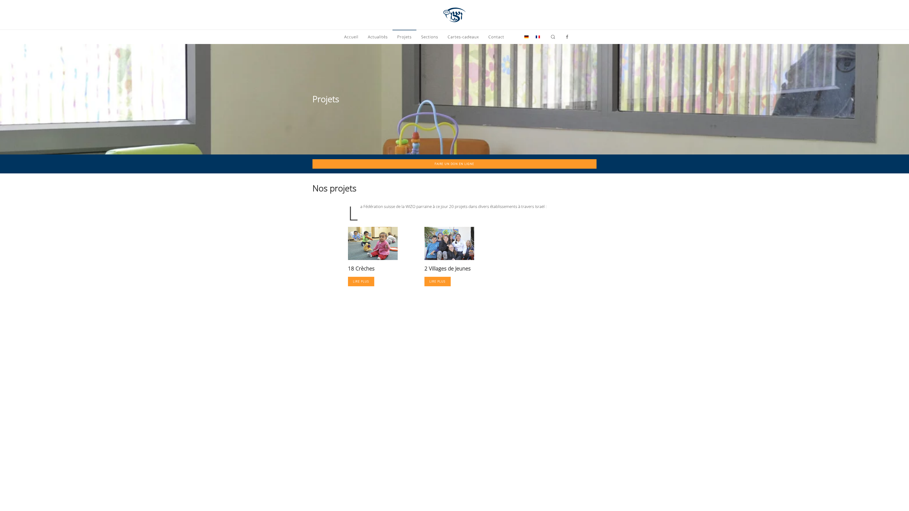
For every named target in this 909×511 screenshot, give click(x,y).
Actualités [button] (378, 37)
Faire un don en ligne (454, 164)
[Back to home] (454, 15)
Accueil (351, 37)
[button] (553, 37)
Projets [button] (404, 37)
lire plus (361, 281)
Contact (496, 37)
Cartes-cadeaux (463, 37)
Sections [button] (429, 37)
